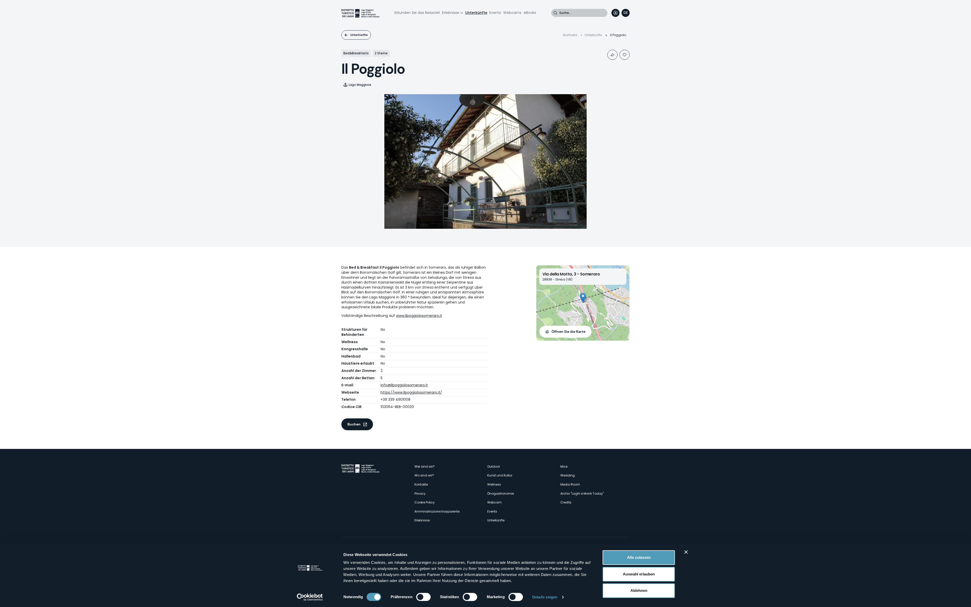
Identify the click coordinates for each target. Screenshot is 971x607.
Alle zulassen (639, 557)
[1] (625, 55)
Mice (563, 466)
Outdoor (493, 466)
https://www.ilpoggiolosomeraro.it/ (411, 392)
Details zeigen (544, 597)
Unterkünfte (476, 12)
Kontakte (421, 484)
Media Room (570, 484)
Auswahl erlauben (639, 574)
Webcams (512, 12)
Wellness (494, 484)
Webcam (494, 502)
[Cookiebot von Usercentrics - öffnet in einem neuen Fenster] (310, 597)
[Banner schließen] (686, 552)
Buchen (354, 424)
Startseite (570, 35)
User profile (615, 13)
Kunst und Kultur (499, 475)
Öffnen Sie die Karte (568, 331)
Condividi (612, 55)
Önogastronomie (500, 493)
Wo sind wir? (424, 475)
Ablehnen (638, 590)
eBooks (530, 12)
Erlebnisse (450, 12)
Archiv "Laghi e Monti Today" (582, 493)
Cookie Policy (424, 502)
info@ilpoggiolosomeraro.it (404, 385)
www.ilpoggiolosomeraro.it (419, 315)
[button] (583, 298)
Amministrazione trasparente (436, 511)
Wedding (567, 475)
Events (495, 12)
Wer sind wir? (424, 466)
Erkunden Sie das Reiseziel (417, 12)
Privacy (420, 493)
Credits (565, 502)
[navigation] (626, 13)
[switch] (423, 597)
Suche (555, 13)
